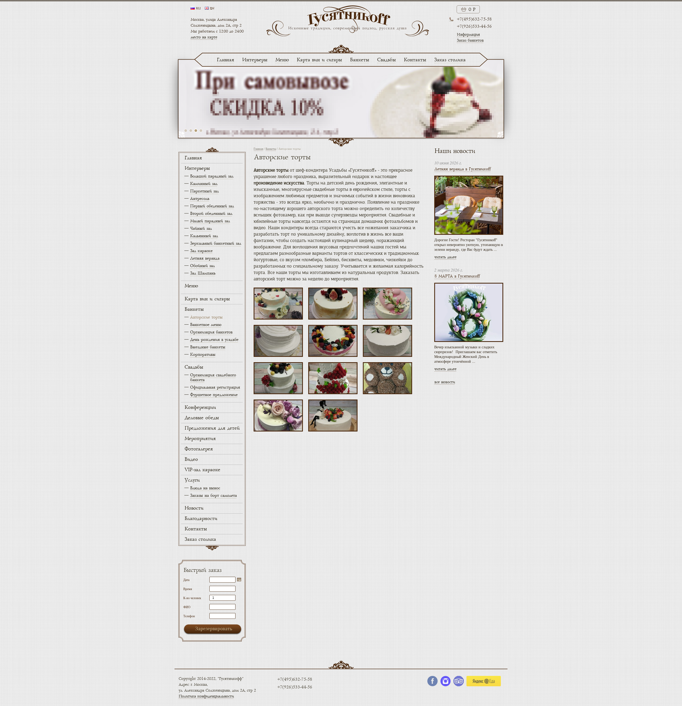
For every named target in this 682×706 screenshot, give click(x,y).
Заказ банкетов (470, 40)
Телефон (189, 616)
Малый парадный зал (210, 221)
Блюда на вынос (205, 488)
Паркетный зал (204, 191)
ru (198, 8)
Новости (193, 508)
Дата (186, 579)
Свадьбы (386, 60)
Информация (468, 34)
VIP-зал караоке (202, 470)
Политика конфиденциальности (206, 696)
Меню (282, 60)
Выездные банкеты (207, 347)
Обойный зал (202, 265)
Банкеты (359, 60)
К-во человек (192, 597)
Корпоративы (202, 354)
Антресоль (199, 198)
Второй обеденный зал (211, 213)
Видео (191, 459)
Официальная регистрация (215, 387)
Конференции (200, 407)
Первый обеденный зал (212, 206)
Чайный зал (201, 228)
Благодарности (200, 519)
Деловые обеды (201, 418)
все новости (444, 382)
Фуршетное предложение (213, 394)
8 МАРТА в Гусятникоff (457, 276)
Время (187, 588)
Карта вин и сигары (319, 60)
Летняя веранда (204, 258)
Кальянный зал (204, 236)
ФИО (186, 606)
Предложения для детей (211, 428)
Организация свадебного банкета (213, 377)
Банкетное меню (205, 324)
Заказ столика (449, 60)
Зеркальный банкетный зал (215, 243)
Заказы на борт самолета (213, 495)
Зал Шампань (202, 273)
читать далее (445, 257)
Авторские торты (206, 317)
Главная (225, 60)
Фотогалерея (198, 449)
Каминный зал (203, 183)
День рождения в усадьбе (214, 339)
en (212, 8)
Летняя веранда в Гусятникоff (462, 169)
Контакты (415, 60)
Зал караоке (201, 250)
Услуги (192, 480)
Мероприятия (200, 439)
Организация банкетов (211, 332)
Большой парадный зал (211, 176)
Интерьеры (254, 60)
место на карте (203, 37)
